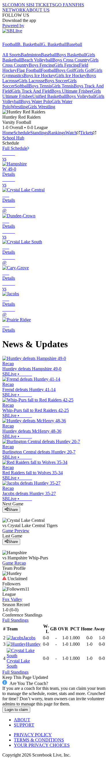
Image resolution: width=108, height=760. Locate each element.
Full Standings (15, 620)
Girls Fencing (66, 65)
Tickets (86, 132)
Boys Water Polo (36, 101)
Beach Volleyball (36, 59)
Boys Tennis (40, 85)
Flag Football (29, 70)
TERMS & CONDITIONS (39, 739)
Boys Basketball (71, 54)
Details (8, 174)
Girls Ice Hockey (70, 75)
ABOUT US (38, 10)
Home (8, 132)
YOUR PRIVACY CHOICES (42, 745)
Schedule (22, 132)
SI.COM (10, 4)
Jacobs (29, 637)
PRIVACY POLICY (33, 734)
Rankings (56, 132)
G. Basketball (54, 44)
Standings (39, 132)
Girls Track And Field (31, 91)
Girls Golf (84, 70)
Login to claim (16, 709)
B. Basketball (29, 44)
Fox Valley (12, 599)
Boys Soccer (56, 80)
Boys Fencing (41, 65)
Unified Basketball (49, 96)
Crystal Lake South (18, 663)
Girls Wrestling (41, 106)
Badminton (31, 54)
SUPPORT (24, 724)
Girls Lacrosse (31, 80)
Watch (71, 132)
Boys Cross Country (71, 59)
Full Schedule (14, 148)
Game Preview (15, 530)
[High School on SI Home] (24, 39)
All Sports (11, 54)
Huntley (33, 644)
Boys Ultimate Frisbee (71, 91)
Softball (22, 85)
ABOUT (22, 719)
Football (9, 44)
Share (13, 509)
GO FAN (63, 4)
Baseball (74, 44)
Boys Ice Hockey (39, 75)
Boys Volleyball (80, 96)
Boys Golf (65, 70)
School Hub (13, 137)
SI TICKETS (42, 4)
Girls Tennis (63, 85)
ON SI (24, 4)
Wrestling (19, 106)
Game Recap (14, 563)
